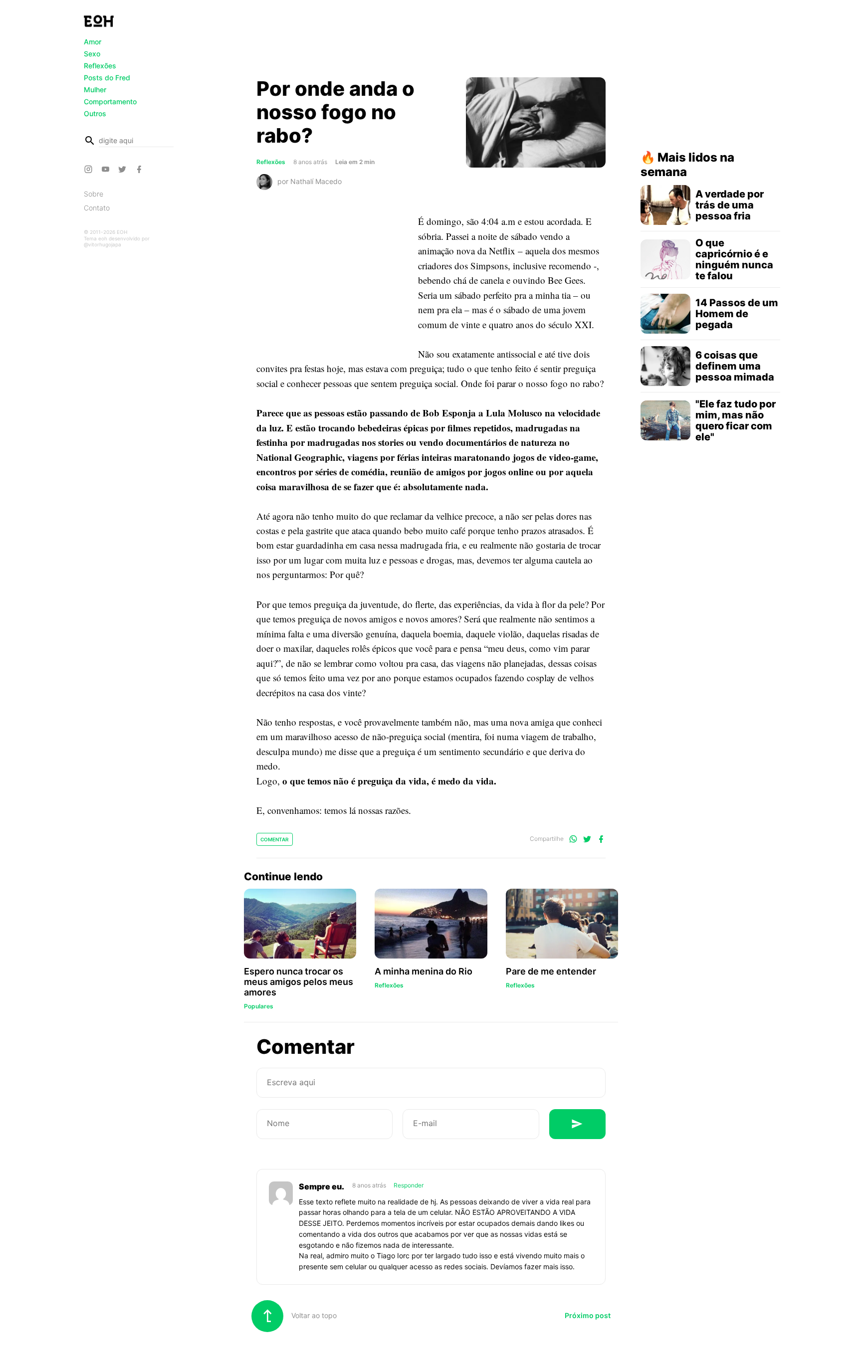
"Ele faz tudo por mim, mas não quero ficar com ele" (735, 420)
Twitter (124, 169)
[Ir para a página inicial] (99, 21)
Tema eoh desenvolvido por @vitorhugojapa (117, 241)
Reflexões (100, 65)
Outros (95, 113)
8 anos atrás (370, 1185)
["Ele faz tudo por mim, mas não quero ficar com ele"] (665, 420)
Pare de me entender (551, 971)
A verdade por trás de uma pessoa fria (729, 205)
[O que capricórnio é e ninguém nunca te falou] (665, 259)
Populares (258, 1006)
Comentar (274, 839)
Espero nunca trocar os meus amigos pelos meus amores (298, 981)
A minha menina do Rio (423, 971)
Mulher (95, 89)
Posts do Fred (107, 77)
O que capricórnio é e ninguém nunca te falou (734, 259)
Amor (92, 41)
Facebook (141, 169)
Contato (97, 207)
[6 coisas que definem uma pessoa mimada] (665, 366)
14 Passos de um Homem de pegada (736, 314)
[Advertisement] (431, 41)
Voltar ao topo (313, 1315)
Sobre (93, 194)
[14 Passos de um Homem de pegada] (665, 314)
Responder (409, 1185)
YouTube (107, 169)
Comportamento (110, 101)
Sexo (92, 53)
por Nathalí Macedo (309, 181)
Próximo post (588, 1315)
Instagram (90, 169)
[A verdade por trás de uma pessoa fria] (665, 205)
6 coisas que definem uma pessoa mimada (734, 366)
